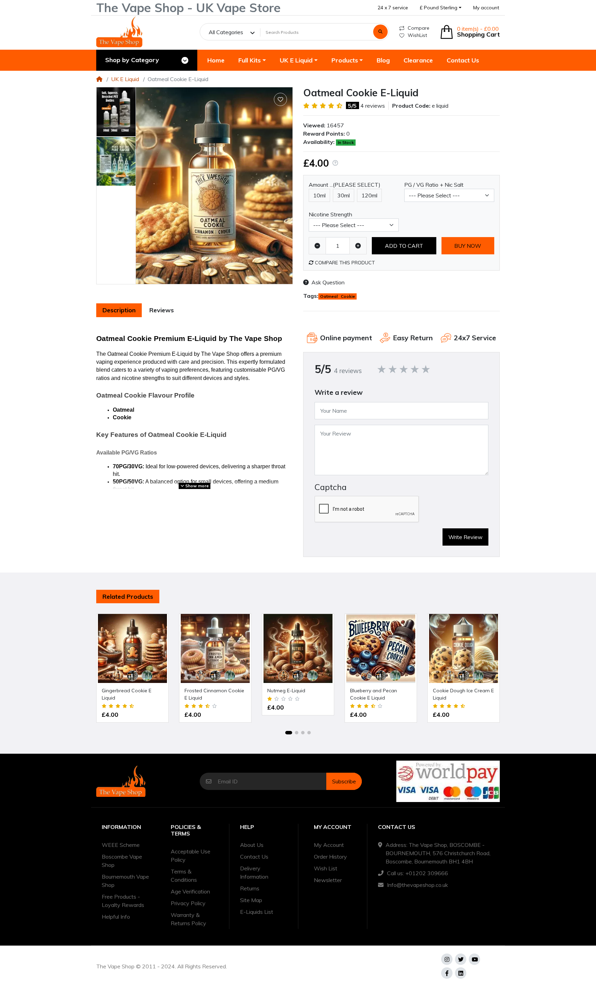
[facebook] (447, 973)
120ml (369, 195)
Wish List (325, 868)
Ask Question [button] (328, 282)
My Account (329, 844)
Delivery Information (254, 872)
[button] (440, 7)
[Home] (99, 79)
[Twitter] (460, 959)
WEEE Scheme (121, 844)
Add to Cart (404, 245)
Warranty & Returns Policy (188, 919)
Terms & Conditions (184, 875)
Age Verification (190, 891)
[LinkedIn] (460, 973)
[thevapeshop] (119, 31)
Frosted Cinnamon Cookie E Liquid (214, 694)
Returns (249, 888)
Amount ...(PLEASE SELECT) (344, 184)
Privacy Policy (188, 903)
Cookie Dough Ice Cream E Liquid (463, 694)
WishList (417, 35)
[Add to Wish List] (280, 99)
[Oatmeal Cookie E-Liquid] (214, 185)
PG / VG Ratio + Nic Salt (434, 184)
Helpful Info (116, 916)
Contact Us (254, 856)
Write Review (465, 537)
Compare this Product (344, 263)
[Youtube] (474, 959)
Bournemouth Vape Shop (125, 880)
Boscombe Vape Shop (122, 860)
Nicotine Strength (330, 214)
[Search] (380, 32)
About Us (252, 844)
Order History (330, 856)
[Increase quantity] (358, 245)
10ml (319, 195)
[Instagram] (447, 959)
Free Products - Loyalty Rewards (123, 900)
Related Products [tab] (127, 596)
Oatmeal (329, 296)
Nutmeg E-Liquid (286, 690)
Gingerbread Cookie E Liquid (126, 694)
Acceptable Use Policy (190, 855)
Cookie (348, 296)
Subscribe (344, 781)
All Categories (226, 32)
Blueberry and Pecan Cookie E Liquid (373, 694)
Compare (418, 28)
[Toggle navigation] (184, 60)
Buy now (467, 245)
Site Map (251, 900)
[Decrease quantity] (317, 245)
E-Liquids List (256, 911)
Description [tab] (119, 310)
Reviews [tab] (161, 310)
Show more (196, 485)
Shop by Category (132, 60)
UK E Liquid (125, 79)
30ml (343, 195)
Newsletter (328, 880)
